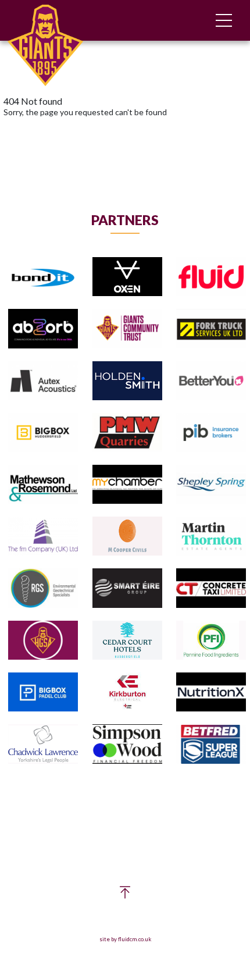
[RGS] (43, 588)
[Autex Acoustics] (43, 381)
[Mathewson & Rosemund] (43, 485)
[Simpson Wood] (127, 744)
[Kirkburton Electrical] (127, 692)
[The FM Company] (43, 537)
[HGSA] (43, 641)
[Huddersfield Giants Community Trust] (127, 329)
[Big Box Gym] (43, 433)
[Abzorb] (43, 329)
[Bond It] (43, 277)
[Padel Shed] (43, 692)
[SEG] (127, 588)
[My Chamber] (127, 485)
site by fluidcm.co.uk (125, 939)
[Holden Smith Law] (127, 381)
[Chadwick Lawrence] (43, 744)
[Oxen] (127, 277)
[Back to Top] (125, 895)
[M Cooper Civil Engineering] (127, 537)
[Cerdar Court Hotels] (127, 641)
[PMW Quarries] (127, 433)
